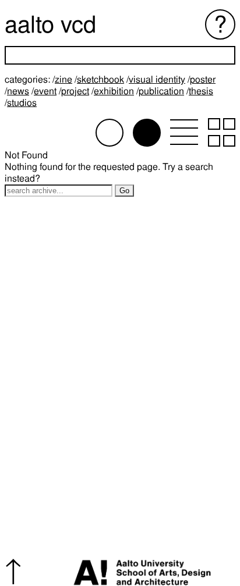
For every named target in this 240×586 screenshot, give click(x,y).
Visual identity (157, 79)
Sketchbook (100, 79)
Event (45, 91)
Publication (161, 91)
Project (75, 91)
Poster (203, 79)
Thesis (201, 91)
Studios (22, 103)
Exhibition (114, 91)
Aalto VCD (50, 24)
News (18, 91)
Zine (63, 79)
